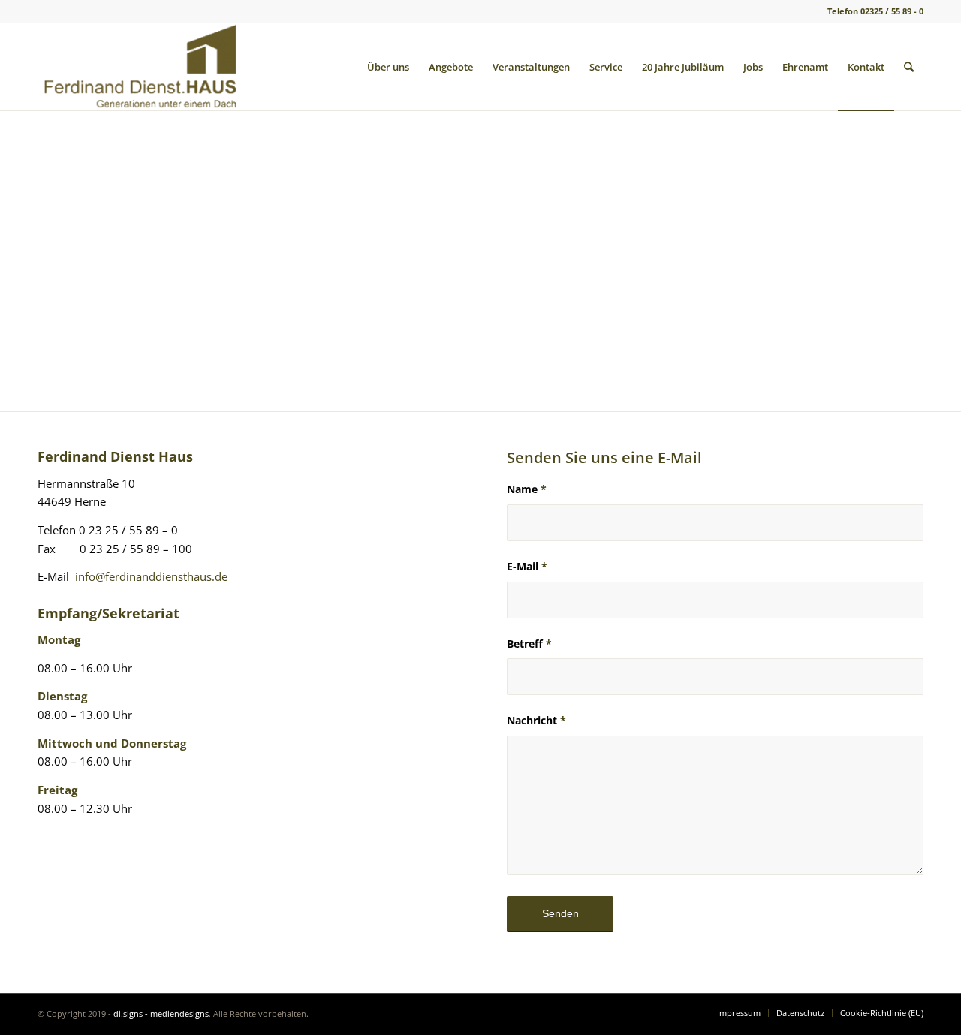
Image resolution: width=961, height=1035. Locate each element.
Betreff (529, 643)
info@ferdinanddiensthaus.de (151, 576)
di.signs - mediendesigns (161, 1013)
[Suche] (908, 66)
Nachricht (536, 720)
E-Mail (527, 566)
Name (527, 489)
